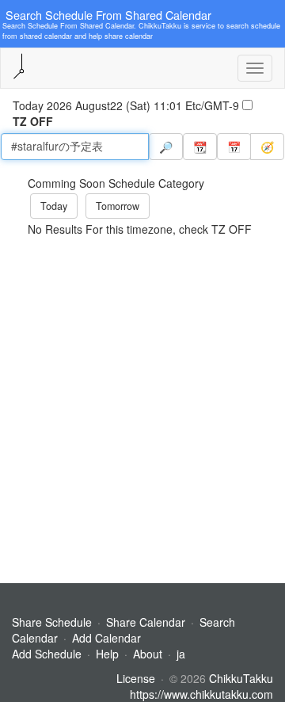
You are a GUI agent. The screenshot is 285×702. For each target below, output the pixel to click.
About (147, 654)
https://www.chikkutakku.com (201, 694)
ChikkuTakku (241, 678)
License (135, 678)
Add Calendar (106, 638)
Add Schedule (47, 654)
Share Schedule (52, 622)
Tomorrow (117, 206)
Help (107, 654)
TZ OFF (33, 121)
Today (53, 206)
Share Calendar (145, 622)
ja (181, 654)
